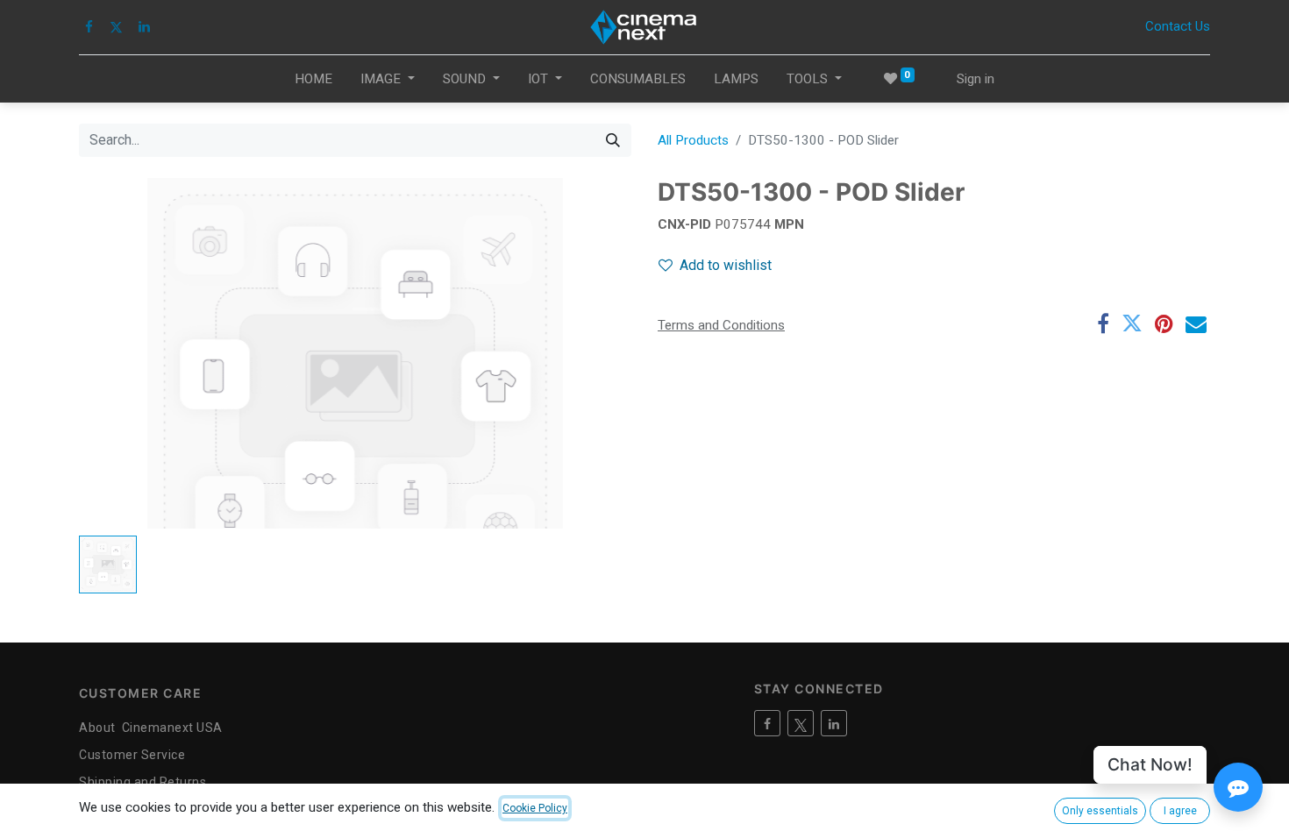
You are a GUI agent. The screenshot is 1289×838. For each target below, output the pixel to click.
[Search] (613, 140)
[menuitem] (313, 79)
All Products (693, 140)
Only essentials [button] (1100, 811)
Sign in (975, 79)
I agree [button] (1180, 811)
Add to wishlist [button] (726, 265)
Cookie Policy (534, 808)
